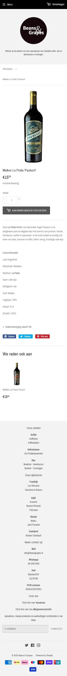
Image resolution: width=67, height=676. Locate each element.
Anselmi (33, 502)
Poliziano (33, 510)
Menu (10, 4)
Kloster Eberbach (33, 535)
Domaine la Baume (33, 490)
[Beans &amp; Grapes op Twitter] (26, 646)
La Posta (12, 227)
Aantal (5, 193)
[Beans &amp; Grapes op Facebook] (32, 646)
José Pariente (33, 524)
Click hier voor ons (33, 609)
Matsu (33, 521)
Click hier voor (33, 602)
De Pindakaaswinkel (33, 453)
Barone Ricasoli (33, 506)
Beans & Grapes (26, 655)
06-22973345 (33, 563)
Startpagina (8, 69)
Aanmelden (56, 629)
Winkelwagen (58, 4)
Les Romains (33, 485)
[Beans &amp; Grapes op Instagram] (38, 646)
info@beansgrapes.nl (33, 553)
